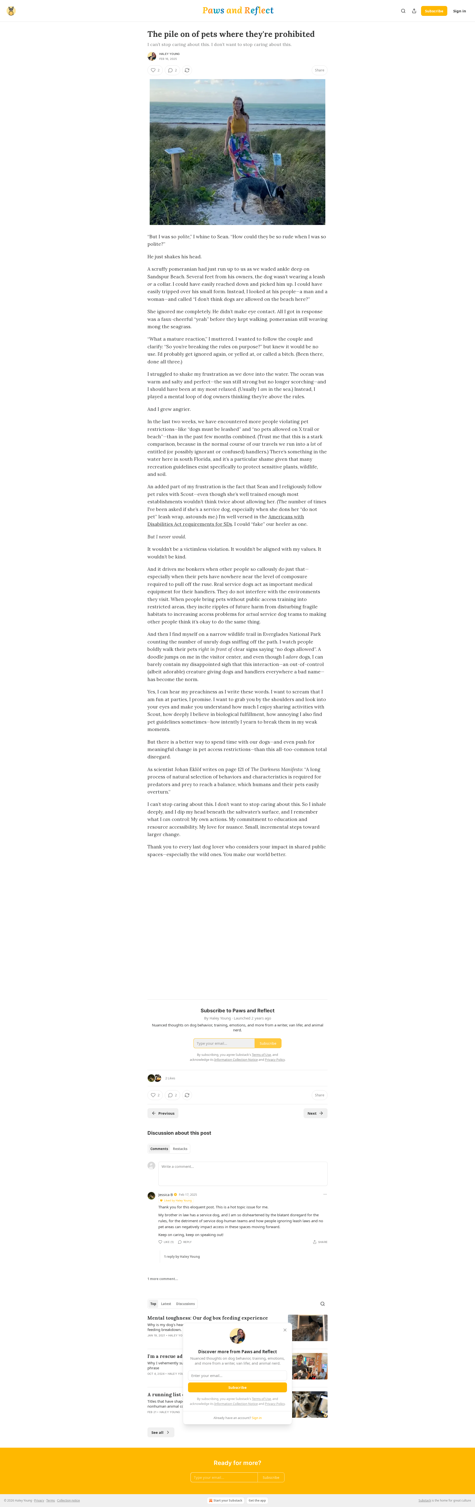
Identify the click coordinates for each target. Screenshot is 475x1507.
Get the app (257, 1500)
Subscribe (434, 10)
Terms (50, 1500)
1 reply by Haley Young (182, 1256)
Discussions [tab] (185, 1304)
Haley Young (169, 54)
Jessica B (165, 1194)
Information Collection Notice (236, 1403)
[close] (285, 1330)
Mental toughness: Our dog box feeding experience (207, 1318)
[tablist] (168, 1149)
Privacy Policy (275, 1403)
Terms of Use (261, 1398)
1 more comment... (162, 1279)
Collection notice (68, 1500)
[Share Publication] (414, 11)
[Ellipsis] (325, 1194)
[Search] (403, 11)
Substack (425, 1500)
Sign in (459, 10)
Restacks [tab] (180, 1149)
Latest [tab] (166, 1304)
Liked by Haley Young (178, 1200)
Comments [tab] (159, 1149)
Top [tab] (153, 1304)
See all (157, 1432)
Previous (166, 1113)
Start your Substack (228, 1500)
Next (312, 1113)
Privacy (39, 1500)
